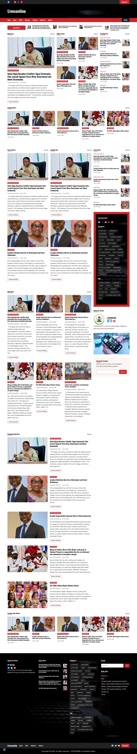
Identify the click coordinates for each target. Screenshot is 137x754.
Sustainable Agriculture (113, 271)
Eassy (119, 240)
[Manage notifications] (4, 749)
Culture (101, 240)
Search (123, 372)
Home (103, 694)
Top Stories (16, 28)
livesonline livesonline (12, 82)
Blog (102, 678)
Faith (100, 249)
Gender (120, 249)
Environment (116, 246)
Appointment (102, 234)
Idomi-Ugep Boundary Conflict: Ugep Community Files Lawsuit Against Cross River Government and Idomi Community (41, 27)
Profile (101, 264)
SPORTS (101, 295)
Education (102, 243)
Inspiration (102, 255)
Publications (82, 52)
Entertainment (112, 243)
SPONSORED (117, 267)
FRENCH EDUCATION (110, 249)
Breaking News (103, 237)
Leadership (111, 255)
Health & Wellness (118, 252)
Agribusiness (113, 230)
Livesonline (16, 11)
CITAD (100, 289)
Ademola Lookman (104, 282)
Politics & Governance (13, 70)
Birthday (109, 285)
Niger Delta (108, 258)
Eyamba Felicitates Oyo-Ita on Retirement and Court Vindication (67, 26)
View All (52, 33)
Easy (106, 289)
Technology (102, 274)
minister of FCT (115, 292)
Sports (101, 271)
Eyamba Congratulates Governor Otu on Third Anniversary (93, 26)
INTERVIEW (113, 289)
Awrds (111, 234)
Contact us (105, 692)
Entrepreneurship (104, 246)
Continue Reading (13, 101)
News (100, 258)
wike (100, 298)
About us (104, 676)
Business (117, 285)
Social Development (105, 267)
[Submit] (127, 666)
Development (110, 240)
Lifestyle (120, 255)
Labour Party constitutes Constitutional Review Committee (76, 386)
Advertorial (102, 230)
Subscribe (125, 746)
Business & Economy (116, 237)
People (101, 261)
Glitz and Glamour (104, 252)
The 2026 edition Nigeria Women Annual (109, 88)
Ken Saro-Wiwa (103, 292)
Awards (101, 285)
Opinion (116, 258)
